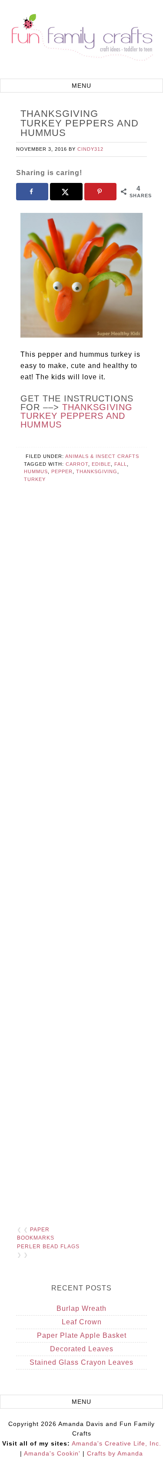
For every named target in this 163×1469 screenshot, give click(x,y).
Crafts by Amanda (115, 1453)
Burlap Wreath (81, 1308)
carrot (77, 464)
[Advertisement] (81, 861)
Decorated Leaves (81, 1349)
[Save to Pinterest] (100, 191)
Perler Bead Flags (48, 1247)
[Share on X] (66, 191)
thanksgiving (96, 471)
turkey (35, 479)
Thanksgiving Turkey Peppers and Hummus (76, 415)
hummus (36, 471)
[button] (81, 86)
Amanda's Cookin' (52, 1453)
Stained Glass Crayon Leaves (81, 1362)
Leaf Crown (82, 1322)
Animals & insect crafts (102, 456)
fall (120, 464)
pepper (62, 471)
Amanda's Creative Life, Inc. (116, 1443)
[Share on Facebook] (32, 191)
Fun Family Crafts (81, 40)
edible (101, 464)
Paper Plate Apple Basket (81, 1335)
